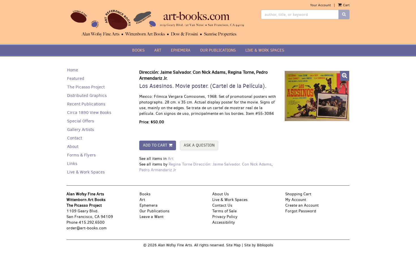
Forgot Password (300, 211)
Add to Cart (155, 145)
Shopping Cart (298, 194)
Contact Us (222, 205)
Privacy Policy (224, 216)
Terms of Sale (224, 211)
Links (72, 163)
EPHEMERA (180, 50)
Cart (345, 5)
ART (157, 50)
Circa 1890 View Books (89, 112)
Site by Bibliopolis (258, 245)
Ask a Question (199, 145)
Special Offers (80, 121)
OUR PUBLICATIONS (218, 50)
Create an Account (302, 205)
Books (145, 194)
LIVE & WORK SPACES (264, 50)
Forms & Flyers (81, 155)
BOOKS (138, 50)
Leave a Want (152, 216)
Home (72, 70)
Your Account (320, 5)
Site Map (233, 245)
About (72, 146)
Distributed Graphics (87, 95)
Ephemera (149, 205)
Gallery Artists (80, 129)
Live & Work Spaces (86, 172)
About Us (220, 194)
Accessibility (223, 222)
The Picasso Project (86, 87)
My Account (295, 199)
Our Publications (155, 211)
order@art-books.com (87, 228)
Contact (74, 138)
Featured (75, 78)
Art (170, 158)
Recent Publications (86, 104)
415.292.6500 (92, 222)
